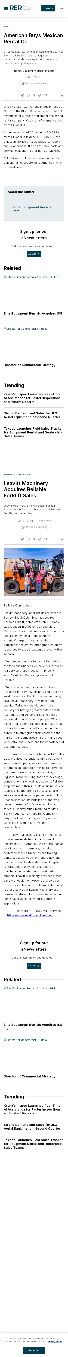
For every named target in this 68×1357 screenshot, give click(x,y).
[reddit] (39, 95)
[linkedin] (28, 95)
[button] (6, 8)
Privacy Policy (55, 1341)
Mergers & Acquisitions (18, 474)
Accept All (34, 1350)
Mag (6, 26)
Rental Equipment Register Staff (34, 70)
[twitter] (34, 95)
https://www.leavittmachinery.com (30, 915)
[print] (62, 95)
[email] (45, 95)
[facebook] (22, 95)
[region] (34, 1345)
